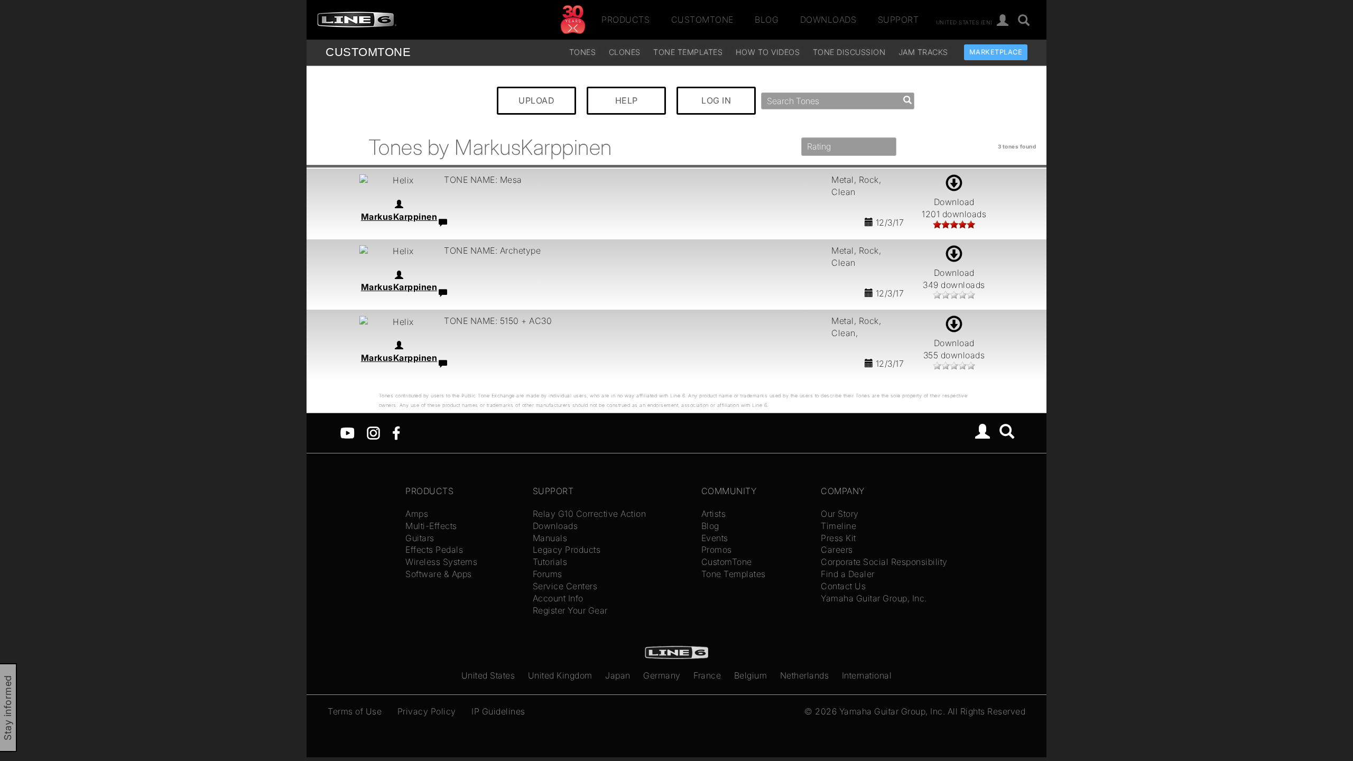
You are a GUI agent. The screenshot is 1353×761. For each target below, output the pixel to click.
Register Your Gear (570, 610)
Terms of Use (355, 711)
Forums (547, 574)
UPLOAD (536, 100)
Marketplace (996, 52)
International (867, 675)
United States (488, 675)
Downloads (828, 19)
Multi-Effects (431, 526)
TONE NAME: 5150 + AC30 (498, 320)
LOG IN (716, 100)
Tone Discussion (849, 52)
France (707, 675)
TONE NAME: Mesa (483, 179)
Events (714, 538)
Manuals (550, 538)
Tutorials (550, 561)
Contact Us (843, 586)
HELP (626, 100)
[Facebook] (396, 432)
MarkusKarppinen (399, 216)
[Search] (1024, 21)
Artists (713, 513)
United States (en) (964, 21)
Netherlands (804, 675)
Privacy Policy (426, 711)
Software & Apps (438, 574)
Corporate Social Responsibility (884, 561)
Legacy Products (567, 549)
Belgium (750, 675)
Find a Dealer (848, 574)
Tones (582, 52)
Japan (618, 675)
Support (898, 19)
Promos (716, 549)
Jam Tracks (923, 52)
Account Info (558, 598)
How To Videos (768, 52)
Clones (625, 52)
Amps (416, 513)
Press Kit (838, 538)
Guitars (419, 538)
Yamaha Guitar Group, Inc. (874, 598)
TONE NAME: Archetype (492, 250)
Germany (662, 675)
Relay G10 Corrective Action (589, 513)
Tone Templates (687, 52)
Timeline (838, 526)
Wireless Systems (441, 561)
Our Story (840, 513)
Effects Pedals (434, 549)
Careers (837, 549)
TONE (368, 52)
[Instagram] (373, 432)
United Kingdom (560, 675)
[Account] (1003, 21)
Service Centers (565, 586)
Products (625, 19)
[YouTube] (347, 432)
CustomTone (702, 19)
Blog (767, 19)
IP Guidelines (498, 711)
